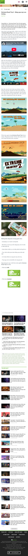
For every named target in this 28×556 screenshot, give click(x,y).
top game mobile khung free (7, 359)
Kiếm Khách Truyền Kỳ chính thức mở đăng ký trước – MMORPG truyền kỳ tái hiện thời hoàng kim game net (7, 334)
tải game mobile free (6, 361)
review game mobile (16, 362)
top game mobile (14, 357)
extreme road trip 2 (16, 363)
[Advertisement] (14, 299)
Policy (17, 550)
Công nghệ (14, 534)
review (20, 353)
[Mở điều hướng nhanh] (26, 9)
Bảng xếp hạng (18, 532)
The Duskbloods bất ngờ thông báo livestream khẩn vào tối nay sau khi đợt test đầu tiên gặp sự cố (19, 324)
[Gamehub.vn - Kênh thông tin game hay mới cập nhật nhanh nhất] (2, 1)
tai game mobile (22, 359)
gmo (10, 353)
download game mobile (6, 357)
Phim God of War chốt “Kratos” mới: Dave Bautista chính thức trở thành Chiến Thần (17, 414)
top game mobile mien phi (9, 358)
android (6, 353)
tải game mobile (16, 359)
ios (8, 353)
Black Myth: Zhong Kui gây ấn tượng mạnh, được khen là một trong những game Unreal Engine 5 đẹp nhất (19, 334)
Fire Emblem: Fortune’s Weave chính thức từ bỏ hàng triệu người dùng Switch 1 (17, 515)
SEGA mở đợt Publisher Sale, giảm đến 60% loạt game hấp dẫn (17, 443)
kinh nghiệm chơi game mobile (16, 361)
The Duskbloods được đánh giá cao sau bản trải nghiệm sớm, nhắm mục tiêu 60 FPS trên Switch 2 (13, 338)
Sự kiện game (6, 534)
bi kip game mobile (8, 363)
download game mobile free (17, 356)
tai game (13, 353)
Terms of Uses (12, 550)
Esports (18, 537)
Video (25, 532)
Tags (3, 353)
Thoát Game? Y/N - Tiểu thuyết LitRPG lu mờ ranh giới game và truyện (17, 450)
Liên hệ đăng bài (15, 552)
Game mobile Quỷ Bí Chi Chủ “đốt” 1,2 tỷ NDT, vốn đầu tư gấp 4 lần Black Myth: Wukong (7, 324)
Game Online (11, 537)
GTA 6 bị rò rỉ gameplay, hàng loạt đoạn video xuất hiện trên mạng (17, 457)
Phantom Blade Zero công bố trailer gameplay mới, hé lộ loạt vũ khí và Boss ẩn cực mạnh (17, 473)
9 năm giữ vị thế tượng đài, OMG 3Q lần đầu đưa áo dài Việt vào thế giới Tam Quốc (18, 428)
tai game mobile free (7, 356)
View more (14, 528)
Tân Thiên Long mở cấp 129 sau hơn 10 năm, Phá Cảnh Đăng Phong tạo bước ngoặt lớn (17, 435)
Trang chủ (3, 532)
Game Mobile (22, 534)
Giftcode (10, 532)
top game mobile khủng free (19, 358)
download (16, 353)
